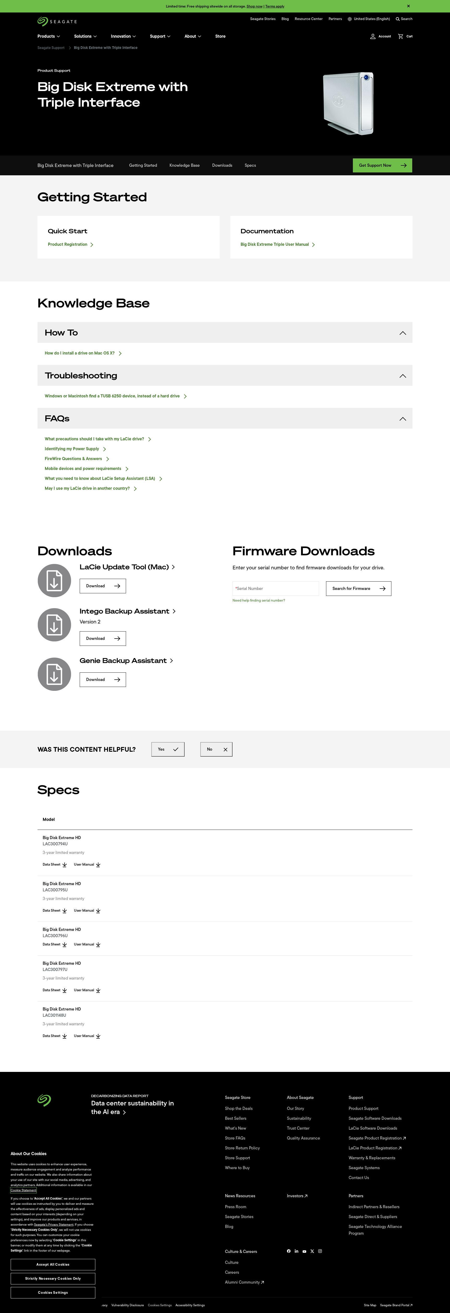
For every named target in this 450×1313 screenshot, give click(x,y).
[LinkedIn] (296, 1267)
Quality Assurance (304, 1138)
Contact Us (359, 1177)
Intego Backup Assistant (125, 611)
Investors (295, 1196)
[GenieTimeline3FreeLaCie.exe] (54, 674)
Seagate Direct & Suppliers (373, 1216)
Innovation (121, 36)
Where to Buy (238, 1167)
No (209, 749)
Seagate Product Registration (376, 1138)
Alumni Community (243, 1282)
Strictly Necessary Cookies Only (53, 1278)
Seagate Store (238, 1097)
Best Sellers (236, 1118)
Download (95, 586)
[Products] (58, 36)
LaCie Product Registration (373, 1148)
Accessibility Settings (190, 1305)
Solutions (83, 36)
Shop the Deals (240, 1108)
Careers (232, 1272)
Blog (285, 19)
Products (46, 36)
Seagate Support (51, 48)
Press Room (236, 1206)
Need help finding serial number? (259, 600)
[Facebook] (289, 1267)
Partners (335, 19)
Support (157, 36)
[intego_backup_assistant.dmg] (54, 625)
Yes (161, 749)
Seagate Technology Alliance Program (375, 1230)
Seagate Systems (365, 1167)
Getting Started (143, 165)
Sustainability (299, 1118)
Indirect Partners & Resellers (375, 1206)
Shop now (254, 6)
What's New (236, 1128)
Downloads (222, 165)
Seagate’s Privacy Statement (53, 1224)
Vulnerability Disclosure (127, 1305)
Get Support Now (375, 165)
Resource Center (309, 19)
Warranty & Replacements (372, 1158)
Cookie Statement (23, 1190)
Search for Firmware (351, 588)
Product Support (364, 1108)
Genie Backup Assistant (123, 660)
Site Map (370, 1305)
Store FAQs (235, 1138)
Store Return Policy (243, 1148)
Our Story (296, 1108)
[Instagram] (320, 1267)
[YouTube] (304, 1267)
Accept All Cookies (53, 1264)
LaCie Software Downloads (373, 1128)
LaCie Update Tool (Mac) (124, 567)
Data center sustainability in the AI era (132, 1107)
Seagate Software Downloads (376, 1118)
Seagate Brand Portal (395, 1305)
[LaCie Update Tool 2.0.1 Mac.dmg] (54, 580)
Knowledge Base (185, 165)
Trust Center (298, 1128)
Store (220, 36)
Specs (250, 165)
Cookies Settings (160, 1305)
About (190, 36)
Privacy (103, 1305)
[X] (312, 1267)
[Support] (168, 36)
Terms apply (274, 6)
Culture (232, 1262)
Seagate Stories (263, 19)
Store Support (238, 1158)
